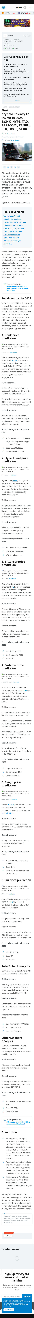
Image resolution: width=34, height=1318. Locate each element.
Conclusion (7, 244)
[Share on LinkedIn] (11, 167)
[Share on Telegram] (15, 167)
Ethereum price (24, 13)
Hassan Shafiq (11, 134)
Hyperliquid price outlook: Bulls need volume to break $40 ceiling (17, 288)
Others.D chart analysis (12, 241)
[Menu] (30, 7)
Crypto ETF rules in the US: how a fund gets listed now (17, 78)
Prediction (8, 1236)
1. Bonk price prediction (12, 219)
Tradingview (16, 682)
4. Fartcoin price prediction (13, 228)
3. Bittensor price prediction (13, 225)
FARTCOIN (22, 690)
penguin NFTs (8, 813)
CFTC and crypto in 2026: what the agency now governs (15, 65)
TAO (12, 587)
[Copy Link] (18, 167)
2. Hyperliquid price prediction (14, 222)
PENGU (11, 804)
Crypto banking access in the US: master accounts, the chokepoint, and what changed (16, 71)
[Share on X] (8, 167)
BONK (14, 360)
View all (17, 100)
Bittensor (10, 35)
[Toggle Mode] (24, 7)
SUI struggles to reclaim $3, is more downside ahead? (18, 1123)
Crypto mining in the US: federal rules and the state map (16, 95)
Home (5, 107)
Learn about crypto (14, 107)
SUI (11, 902)
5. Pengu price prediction (12, 231)
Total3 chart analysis (11, 238)
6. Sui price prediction (11, 235)
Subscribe (27, 1297)
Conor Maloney (15, 140)
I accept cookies (9, 1309)
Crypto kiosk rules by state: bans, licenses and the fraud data (15, 89)
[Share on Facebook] (4, 167)
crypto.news (13, 352)
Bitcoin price (8, 13)
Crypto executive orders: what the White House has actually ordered (15, 84)
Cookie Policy (7, 1306)
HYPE (15, 480)
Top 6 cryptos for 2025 (11, 216)
